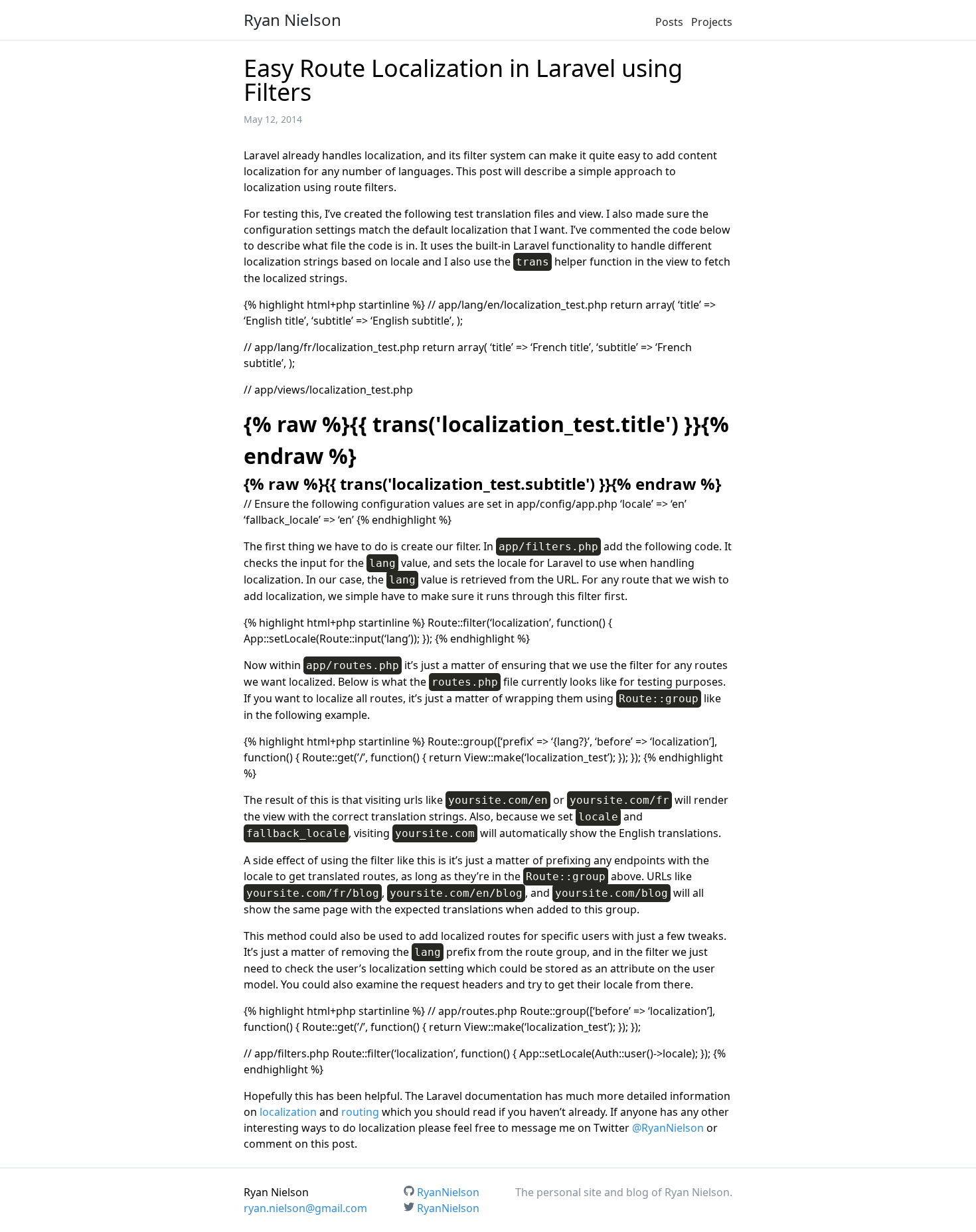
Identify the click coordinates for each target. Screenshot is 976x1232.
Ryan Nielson (292, 20)
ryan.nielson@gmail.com (305, 1208)
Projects (711, 22)
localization (288, 1112)
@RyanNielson (668, 1127)
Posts (669, 22)
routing (360, 1112)
